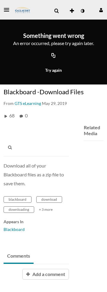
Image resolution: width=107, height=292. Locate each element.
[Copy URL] (53, 56)
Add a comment (48, 274)
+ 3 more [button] (46, 209)
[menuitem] (56, 11)
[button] (8, 10)
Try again (53, 70)
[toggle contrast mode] (82, 11)
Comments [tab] (18, 256)
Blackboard (14, 229)
